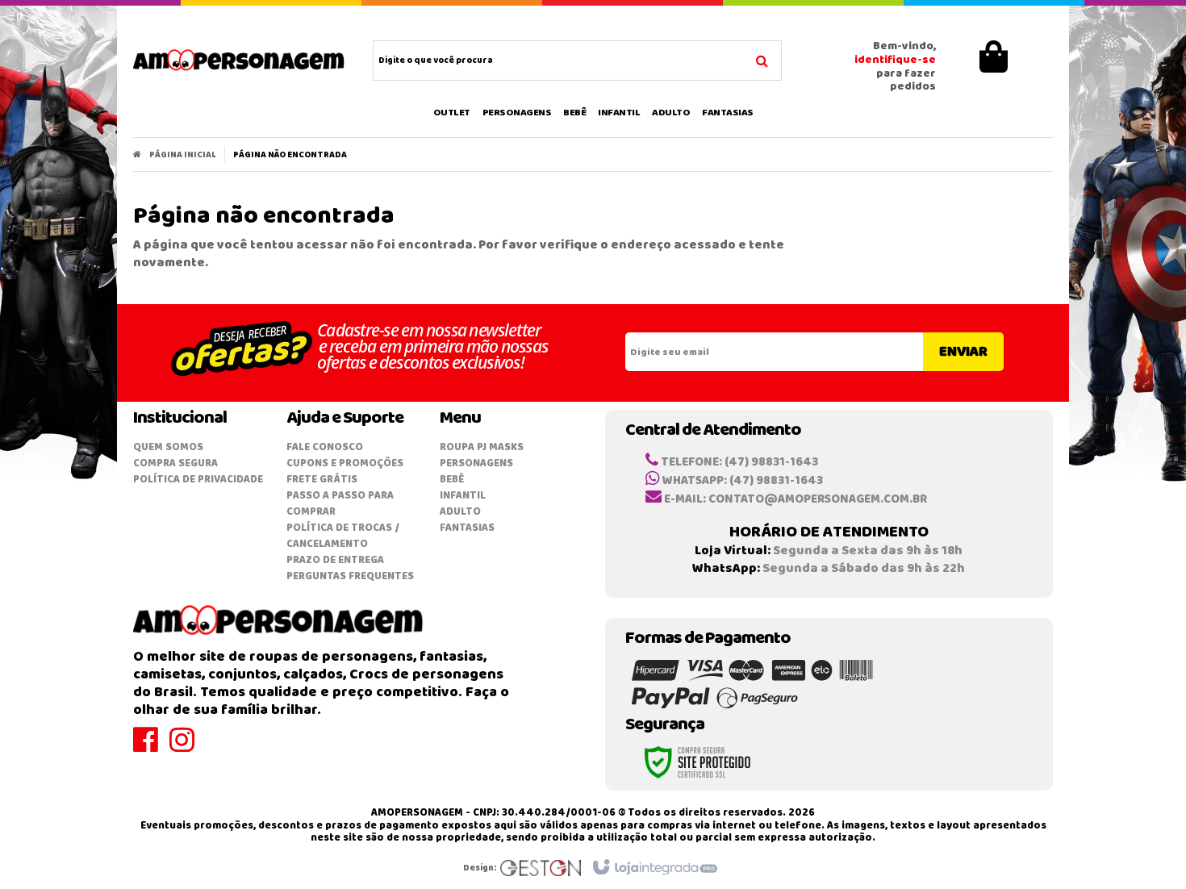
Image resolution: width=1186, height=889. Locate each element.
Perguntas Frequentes (350, 576)
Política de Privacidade (198, 479)
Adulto (460, 511)
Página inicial (182, 155)
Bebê (452, 479)
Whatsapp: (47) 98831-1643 (741, 480)
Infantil (463, 495)
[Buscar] (762, 59)
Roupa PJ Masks (482, 447)
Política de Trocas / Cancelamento (342, 536)
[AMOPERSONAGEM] (239, 60)
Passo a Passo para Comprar (340, 503)
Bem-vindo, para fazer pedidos (895, 67)
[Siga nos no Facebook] (151, 747)
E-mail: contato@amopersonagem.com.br (794, 499)
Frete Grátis (321, 479)
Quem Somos (168, 447)
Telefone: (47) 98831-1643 (738, 462)
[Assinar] (963, 351)
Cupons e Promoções (344, 463)
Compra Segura (175, 463)
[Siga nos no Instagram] (187, 747)
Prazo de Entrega (335, 560)
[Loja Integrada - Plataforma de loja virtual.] (654, 868)
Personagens (476, 463)
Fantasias (467, 528)
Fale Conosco (324, 447)
